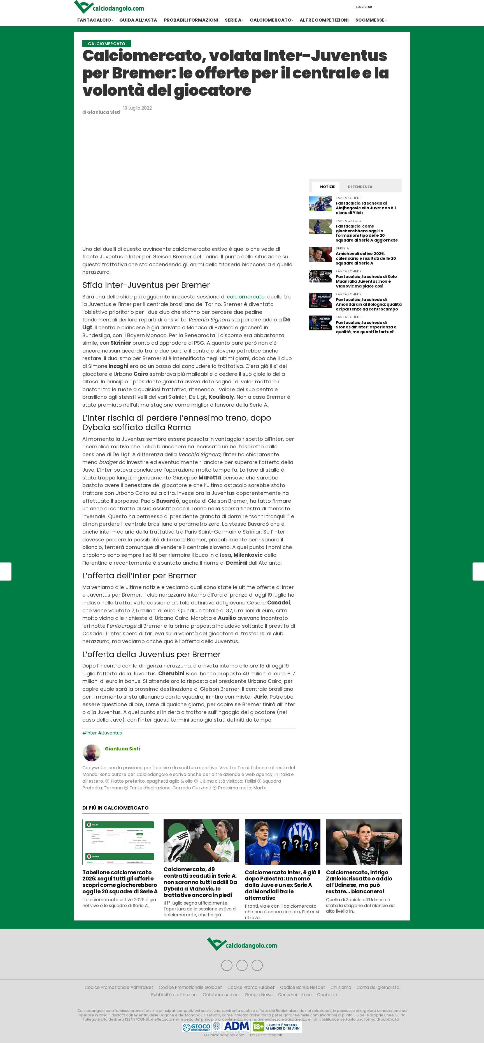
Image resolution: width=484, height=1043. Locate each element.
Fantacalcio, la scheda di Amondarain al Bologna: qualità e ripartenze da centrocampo (368, 304)
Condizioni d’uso (295, 995)
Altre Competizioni (324, 20)
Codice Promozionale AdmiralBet (119, 987)
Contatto (327, 995)
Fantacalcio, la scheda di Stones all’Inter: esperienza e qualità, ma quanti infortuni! (366, 327)
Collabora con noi (221, 995)
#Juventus (110, 733)
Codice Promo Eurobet (251, 987)
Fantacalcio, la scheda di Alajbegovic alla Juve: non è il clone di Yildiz (366, 207)
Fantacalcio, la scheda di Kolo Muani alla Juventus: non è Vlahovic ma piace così (366, 281)
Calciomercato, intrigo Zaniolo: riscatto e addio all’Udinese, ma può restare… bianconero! (359, 882)
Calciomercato (270, 20)
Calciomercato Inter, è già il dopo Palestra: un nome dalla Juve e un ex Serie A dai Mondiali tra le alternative (282, 885)
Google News (259, 995)
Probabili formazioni (191, 20)
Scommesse (370, 20)
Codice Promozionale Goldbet (190, 987)
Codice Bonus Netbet (302, 987)
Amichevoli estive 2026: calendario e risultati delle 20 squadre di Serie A (366, 258)
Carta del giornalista (378, 987)
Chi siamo (341, 987)
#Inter (89, 733)
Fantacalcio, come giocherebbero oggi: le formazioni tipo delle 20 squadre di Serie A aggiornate (367, 233)
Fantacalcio (94, 20)
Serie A (233, 20)
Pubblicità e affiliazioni (174, 995)
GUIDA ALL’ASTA (138, 20)
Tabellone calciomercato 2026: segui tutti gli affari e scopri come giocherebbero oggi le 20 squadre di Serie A (120, 882)
